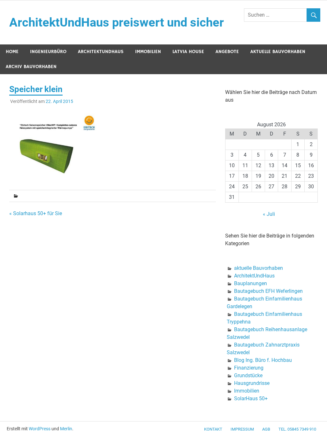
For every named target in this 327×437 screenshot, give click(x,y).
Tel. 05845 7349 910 (297, 429)
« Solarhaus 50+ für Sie (35, 213)
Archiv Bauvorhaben (31, 67)
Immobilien (148, 52)
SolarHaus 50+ (251, 398)
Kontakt (213, 429)
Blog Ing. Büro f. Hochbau (263, 360)
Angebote (227, 52)
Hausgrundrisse (252, 383)
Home (12, 52)
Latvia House (188, 52)
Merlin (66, 428)
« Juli (269, 214)
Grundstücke (248, 375)
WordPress (39, 428)
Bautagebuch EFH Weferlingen (268, 291)
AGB (266, 429)
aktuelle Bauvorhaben (277, 52)
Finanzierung (248, 368)
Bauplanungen (250, 283)
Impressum (242, 429)
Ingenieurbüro (48, 52)
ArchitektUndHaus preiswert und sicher (116, 22)
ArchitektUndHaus (101, 52)
